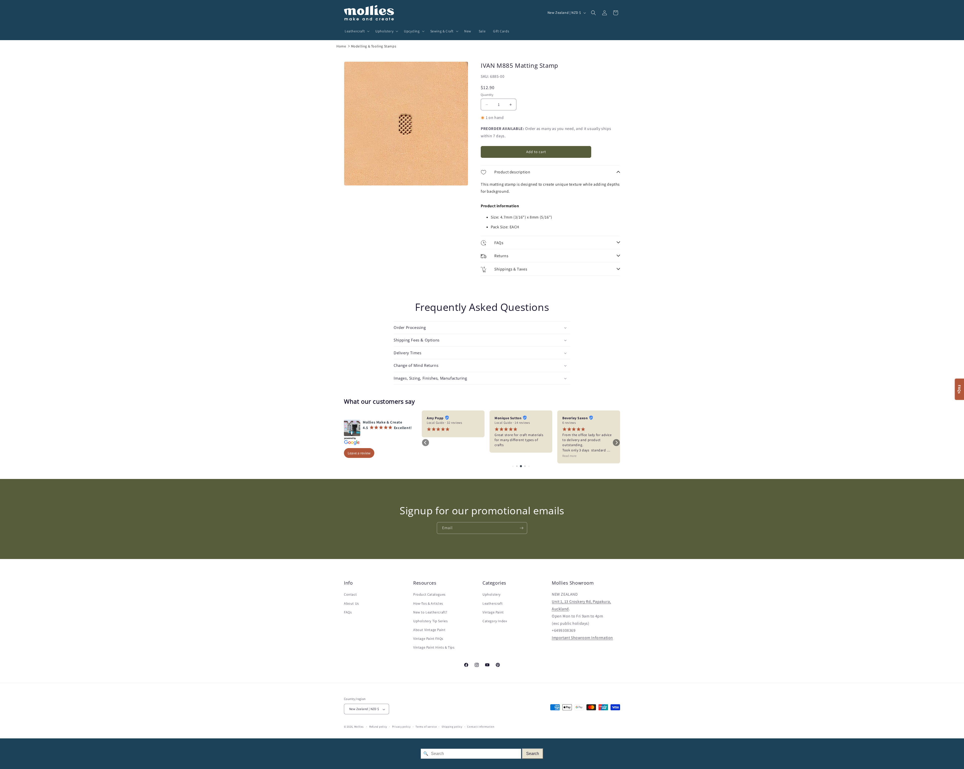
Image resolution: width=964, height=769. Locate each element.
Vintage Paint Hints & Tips (434, 647)
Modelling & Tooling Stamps (373, 46)
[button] (356, 31)
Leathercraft (493, 603)
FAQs (348, 612)
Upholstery (492, 594)
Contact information (480, 726)
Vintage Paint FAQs (428, 639)
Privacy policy (401, 726)
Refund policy (378, 726)
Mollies (359, 727)
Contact (350, 594)
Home (341, 46)
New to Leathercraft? (430, 612)
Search (532, 753)
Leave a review (359, 453)
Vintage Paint (493, 612)
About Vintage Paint (429, 630)
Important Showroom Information (582, 638)
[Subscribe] (521, 528)
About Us (351, 603)
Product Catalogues (429, 594)
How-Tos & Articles (428, 603)
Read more (569, 456)
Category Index (495, 621)
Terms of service (426, 726)
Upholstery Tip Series (430, 621)
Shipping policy (452, 726)
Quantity (487, 95)
